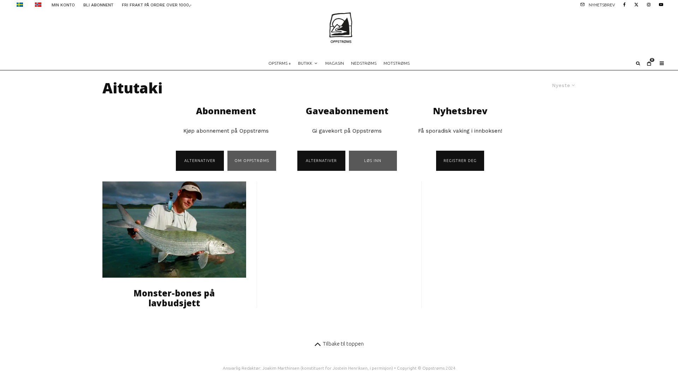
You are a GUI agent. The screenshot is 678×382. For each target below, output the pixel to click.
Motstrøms (396, 63)
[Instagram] (649, 4)
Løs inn (372, 160)
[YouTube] (661, 4)
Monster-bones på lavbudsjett (174, 298)
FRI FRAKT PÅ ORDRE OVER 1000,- (157, 4)
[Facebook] (624, 4)
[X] (636, 4)
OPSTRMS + (279, 63)
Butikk (305, 63)
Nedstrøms (363, 63)
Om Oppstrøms (251, 160)
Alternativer (199, 160)
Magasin (334, 63)
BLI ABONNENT (98, 4)
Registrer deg (460, 160)
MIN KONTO (63, 4)
